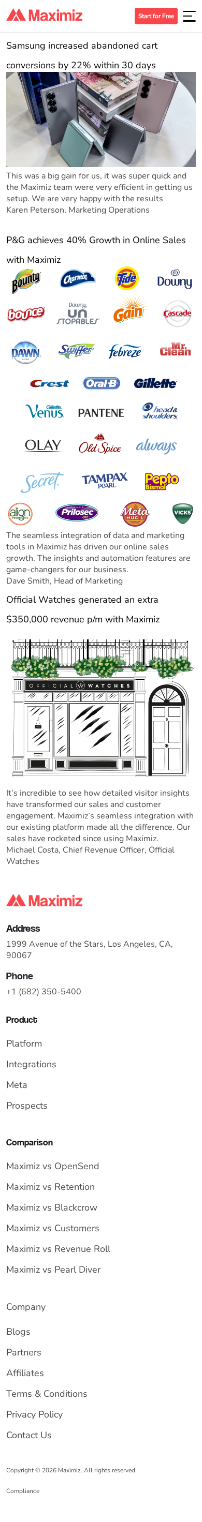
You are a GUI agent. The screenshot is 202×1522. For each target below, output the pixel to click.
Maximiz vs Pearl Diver (53, 1269)
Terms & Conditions (47, 1393)
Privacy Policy (34, 1414)
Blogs (18, 1331)
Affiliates (25, 1373)
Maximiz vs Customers (52, 1228)
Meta (16, 1085)
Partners (23, 1352)
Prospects (27, 1105)
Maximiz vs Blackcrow (51, 1207)
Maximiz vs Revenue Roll (58, 1249)
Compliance (22, 1491)
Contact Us (29, 1435)
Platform (24, 1043)
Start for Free (156, 16)
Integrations (31, 1064)
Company (26, 1307)
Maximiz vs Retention (50, 1187)
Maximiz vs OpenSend (52, 1166)
